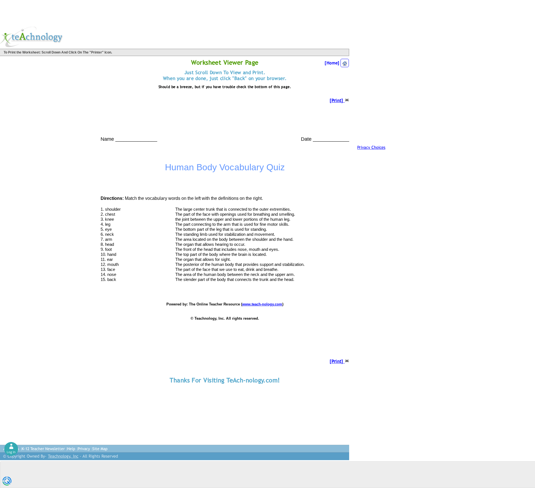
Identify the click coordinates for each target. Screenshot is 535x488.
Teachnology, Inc (63, 456)
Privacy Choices (371, 147)
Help (71, 448)
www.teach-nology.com (262, 304)
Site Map (100, 448)
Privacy (84, 448)
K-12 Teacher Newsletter (43, 448)
